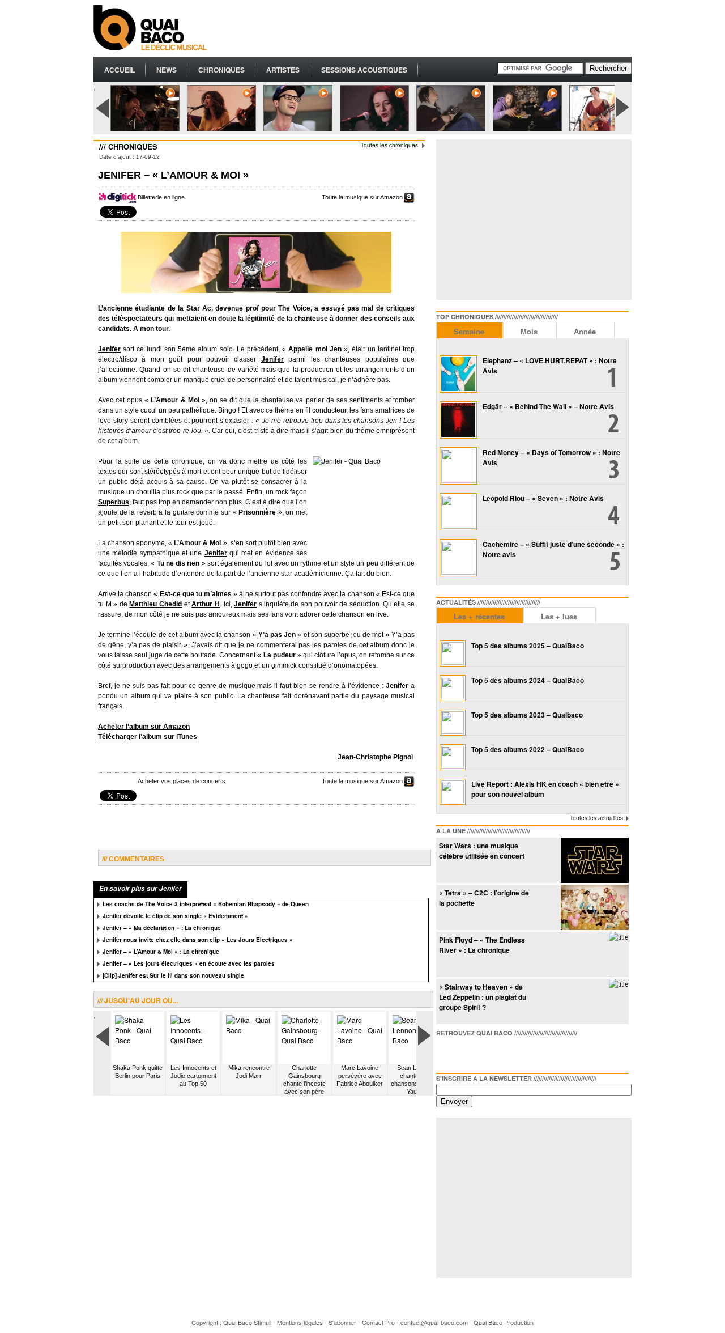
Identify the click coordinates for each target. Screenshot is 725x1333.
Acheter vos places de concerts (181, 781)
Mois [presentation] (529, 331)
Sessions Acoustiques (364, 70)
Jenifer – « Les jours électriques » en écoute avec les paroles (189, 963)
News (166, 70)
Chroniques (221, 70)
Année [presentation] (585, 331)
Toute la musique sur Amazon (362, 197)
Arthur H (205, 604)
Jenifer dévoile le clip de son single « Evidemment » (175, 916)
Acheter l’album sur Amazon (144, 727)
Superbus (113, 502)
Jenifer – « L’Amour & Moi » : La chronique (161, 952)
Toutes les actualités (596, 818)
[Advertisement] (425, 28)
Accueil (119, 70)
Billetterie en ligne (161, 197)
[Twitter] (463, 1052)
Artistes (283, 70)
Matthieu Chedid (155, 604)
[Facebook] (445, 1052)
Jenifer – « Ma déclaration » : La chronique (162, 928)
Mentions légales (300, 1322)
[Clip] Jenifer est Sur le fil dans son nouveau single (173, 975)
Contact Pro (378, 1322)
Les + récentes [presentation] (479, 616)
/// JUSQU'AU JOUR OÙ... (137, 1000)
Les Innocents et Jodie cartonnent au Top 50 (193, 1075)
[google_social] (481, 1052)
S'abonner (342, 1322)
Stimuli (262, 1322)
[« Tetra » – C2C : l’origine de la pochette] (595, 927)
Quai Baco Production (504, 1322)
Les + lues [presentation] (559, 616)
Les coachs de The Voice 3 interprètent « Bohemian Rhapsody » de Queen (206, 904)
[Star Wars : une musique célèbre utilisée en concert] (595, 880)
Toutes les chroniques (389, 145)
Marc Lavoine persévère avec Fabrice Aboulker (359, 1075)
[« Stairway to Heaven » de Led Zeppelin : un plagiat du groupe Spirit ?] (619, 983)
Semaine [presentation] (469, 331)
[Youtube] (500, 1052)
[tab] (469, 330)
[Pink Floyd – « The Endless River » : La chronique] (619, 936)
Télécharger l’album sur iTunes (147, 737)
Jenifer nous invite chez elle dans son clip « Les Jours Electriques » (198, 940)
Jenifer (109, 349)
